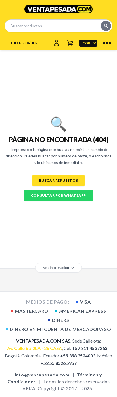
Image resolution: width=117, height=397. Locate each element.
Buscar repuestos (58, 180)
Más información (56, 267)
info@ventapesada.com (42, 374)
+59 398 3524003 (77, 355)
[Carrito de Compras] (70, 43)
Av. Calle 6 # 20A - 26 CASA (34, 348)
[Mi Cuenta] (56, 43)
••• (107, 43)
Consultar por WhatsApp (58, 195)
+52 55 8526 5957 (59, 363)
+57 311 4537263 (89, 348)
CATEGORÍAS (24, 42)
